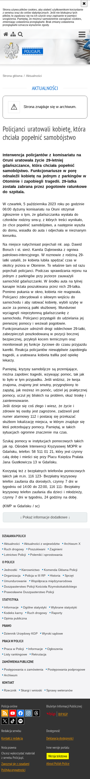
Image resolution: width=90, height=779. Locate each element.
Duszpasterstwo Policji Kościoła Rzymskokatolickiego (40, 586)
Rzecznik (10, 690)
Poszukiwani (36, 549)
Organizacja (12, 575)
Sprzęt (69, 575)
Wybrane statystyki (64, 607)
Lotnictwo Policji (15, 554)
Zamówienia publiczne (18, 661)
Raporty (56, 613)
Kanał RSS (4, 713)
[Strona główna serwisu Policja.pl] (5, 34)
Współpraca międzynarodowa (51, 581)
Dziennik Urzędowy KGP (21, 633)
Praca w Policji (12, 641)
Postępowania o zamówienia (23, 669)
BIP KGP (63, 714)
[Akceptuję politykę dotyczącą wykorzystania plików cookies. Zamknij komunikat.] (84, 3)
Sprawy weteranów (59, 690)
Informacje (11, 607)
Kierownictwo (30, 570)
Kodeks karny (13, 613)
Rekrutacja (38, 654)
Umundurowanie (15, 581)
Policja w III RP (35, 575)
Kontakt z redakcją (12, 738)
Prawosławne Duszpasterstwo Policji (29, 592)
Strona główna (12, 75)
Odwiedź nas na (12, 713)
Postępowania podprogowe (66, 669)
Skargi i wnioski (31, 690)
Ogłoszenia (55, 649)
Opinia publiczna (15, 618)
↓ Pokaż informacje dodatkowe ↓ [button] (45, 517)
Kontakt (8, 682)
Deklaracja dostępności (59, 738)
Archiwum (10, 675)
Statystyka (10, 599)
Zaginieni (56, 549)
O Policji (8, 562)
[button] (82, 34)
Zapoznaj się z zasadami (15, 763)
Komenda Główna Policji (60, 570)
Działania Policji (14, 536)
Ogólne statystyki (35, 607)
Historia (55, 575)
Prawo (6, 625)
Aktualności (34, 75)
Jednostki (10, 570)
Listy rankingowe (15, 654)
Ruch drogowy (14, 549)
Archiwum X (72, 543)
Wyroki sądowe (52, 633)
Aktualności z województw (42, 543)
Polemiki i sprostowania (46, 554)
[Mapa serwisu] (13, 34)
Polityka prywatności (13, 770)
